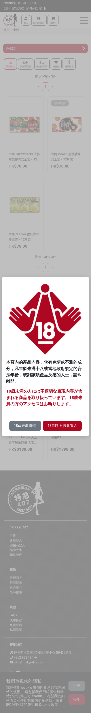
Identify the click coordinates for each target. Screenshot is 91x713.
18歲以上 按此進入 (62, 426)
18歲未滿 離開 (25, 426)
